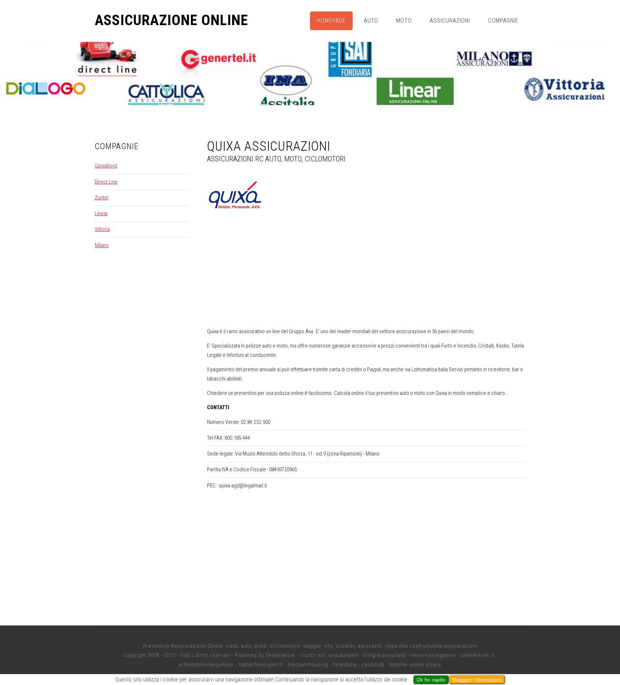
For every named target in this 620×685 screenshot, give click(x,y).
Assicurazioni (450, 20)
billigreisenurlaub (385, 655)
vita (328, 646)
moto (260, 646)
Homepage (331, 20)
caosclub (373, 664)
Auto (371, 20)
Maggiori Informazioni (477, 679)
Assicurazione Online (171, 20)
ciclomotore (285, 646)
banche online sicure (415, 664)
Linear (101, 213)
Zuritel (101, 197)
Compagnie (503, 20)
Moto (404, 20)
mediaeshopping (308, 664)
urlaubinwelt (343, 655)
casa (232, 646)
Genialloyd (106, 165)
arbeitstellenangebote (206, 664)
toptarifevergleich (261, 664)
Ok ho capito (431, 679)
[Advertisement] (366, 271)
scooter (345, 646)
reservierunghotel (433, 655)
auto (246, 646)
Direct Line (106, 182)
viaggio (312, 646)
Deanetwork (280, 655)
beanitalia (345, 664)
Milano (102, 245)
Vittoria (102, 229)
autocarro (370, 646)
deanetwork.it (477, 655)
